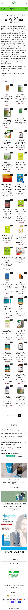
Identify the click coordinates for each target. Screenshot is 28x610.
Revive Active (13, 73)
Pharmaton (21, 73)
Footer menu (13, 563)
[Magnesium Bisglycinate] (14, 496)
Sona (2, 75)
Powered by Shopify (14, 608)
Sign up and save (14, 559)
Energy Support (17, 66)
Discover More (14, 487)
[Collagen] (14, 470)
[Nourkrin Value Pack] (14, 532)
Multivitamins (12, 68)
